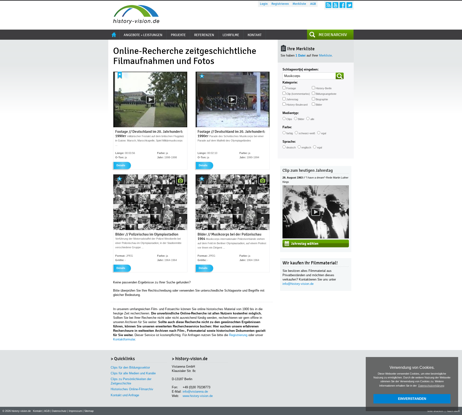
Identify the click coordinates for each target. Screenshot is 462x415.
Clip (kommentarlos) (298, 93)
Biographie (322, 99)
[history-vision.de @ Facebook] (342, 5)
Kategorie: (290, 82)
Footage (291, 88)
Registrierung (238, 335)
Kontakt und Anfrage (125, 395)
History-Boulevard (297, 104)
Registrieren (280, 4)
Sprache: (289, 141)
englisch (306, 147)
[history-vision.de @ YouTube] (335, 5)
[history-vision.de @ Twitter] (349, 5)
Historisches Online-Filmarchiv (132, 389)
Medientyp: (290, 113)
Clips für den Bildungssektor (130, 367)
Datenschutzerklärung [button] (431, 385)
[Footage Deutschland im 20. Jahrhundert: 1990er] (150, 126)
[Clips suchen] (340, 75)
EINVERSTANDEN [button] (412, 399)
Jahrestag (292, 99)
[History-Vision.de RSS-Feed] (328, 5)
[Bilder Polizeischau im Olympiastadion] (150, 229)
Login (264, 4)
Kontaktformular (124, 339)
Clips (289, 119)
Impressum (75, 410)
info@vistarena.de (195, 391)
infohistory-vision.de (298, 284)
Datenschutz (59, 410)
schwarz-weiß (307, 133)
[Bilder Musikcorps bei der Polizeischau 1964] (233, 229)
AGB (313, 4)
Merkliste (299, 4)
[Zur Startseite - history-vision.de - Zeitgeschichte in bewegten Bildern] (133, 23)
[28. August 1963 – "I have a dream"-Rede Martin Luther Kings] (315, 237)
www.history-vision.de (198, 396)
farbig (289, 133)
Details (120, 165)
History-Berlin (324, 88)
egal (323, 133)
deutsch (291, 147)
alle (312, 119)
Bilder (319, 104)
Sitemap (89, 410)
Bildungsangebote (326, 93)
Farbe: (287, 127)
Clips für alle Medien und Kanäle (133, 373)
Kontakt (37, 410)
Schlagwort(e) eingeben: (300, 69)
